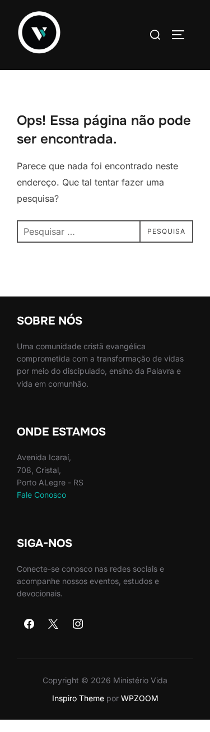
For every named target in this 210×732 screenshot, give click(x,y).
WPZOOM (139, 698)
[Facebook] (29, 624)
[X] (53, 624)
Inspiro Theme (78, 698)
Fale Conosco (41, 494)
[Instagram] (78, 624)
